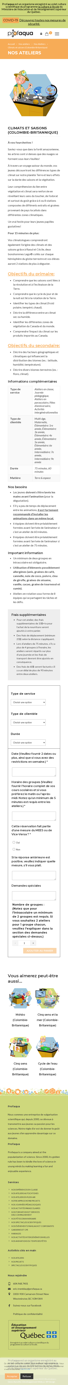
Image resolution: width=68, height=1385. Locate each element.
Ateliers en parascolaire (41, 400)
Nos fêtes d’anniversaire (23, 1218)
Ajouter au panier (40, 950)
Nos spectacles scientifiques (26, 1222)
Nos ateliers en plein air (23, 1197)
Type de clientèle (24, 713)
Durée (15, 734)
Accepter (12, 1376)
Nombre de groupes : (32, 920)
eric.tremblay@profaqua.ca (27, 1288)
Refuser (26, 1376)
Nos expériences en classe (24, 1190)
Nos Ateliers (24, 52)
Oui (18, 842)
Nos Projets (17, 1262)
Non (18, 849)
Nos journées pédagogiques (26, 1204)
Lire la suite (25, 1369)
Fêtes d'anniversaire (45, 404)
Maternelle (41, 422)
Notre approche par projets (25, 1201)
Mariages (16, 1233)
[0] (46, 34)
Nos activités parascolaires (25, 1208)
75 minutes (41, 468)
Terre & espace (43, 477)
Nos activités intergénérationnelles (30, 1237)
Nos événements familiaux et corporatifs (32, 1226)
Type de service (23, 693)
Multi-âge (40, 418)
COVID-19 (10, 20)
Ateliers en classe (44, 389)
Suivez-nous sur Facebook (27, 1305)
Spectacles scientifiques (24, 1265)
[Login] (41, 33)
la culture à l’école (48, 6)
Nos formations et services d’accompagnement (25, 1213)
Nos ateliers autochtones (24, 1193)
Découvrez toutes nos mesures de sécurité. (42, 22)
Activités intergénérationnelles (46, 410)
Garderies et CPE (19, 1230)
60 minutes (43, 470)
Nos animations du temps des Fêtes (29, 1241)
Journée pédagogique (41, 394)
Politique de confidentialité (28, 1313)
